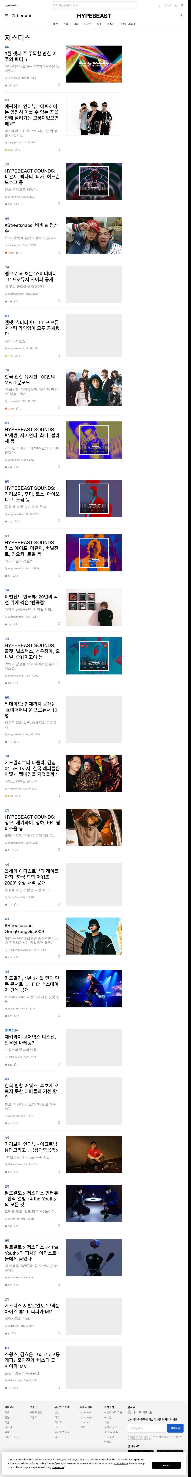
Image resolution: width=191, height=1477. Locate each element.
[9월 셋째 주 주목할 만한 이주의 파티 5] (94, 66)
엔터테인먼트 (11, 1030)
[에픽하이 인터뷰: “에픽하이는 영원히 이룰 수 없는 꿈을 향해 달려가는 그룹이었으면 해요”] (94, 124)
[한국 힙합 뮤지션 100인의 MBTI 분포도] (94, 389)
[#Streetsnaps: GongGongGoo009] (94, 938)
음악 (99, 23)
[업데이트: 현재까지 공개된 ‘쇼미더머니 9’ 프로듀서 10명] (94, 719)
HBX (82, 1427)
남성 (56, 1412)
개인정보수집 (165, 1436)
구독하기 (175, 1428)
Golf (56, 1427)
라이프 (58, 1422)
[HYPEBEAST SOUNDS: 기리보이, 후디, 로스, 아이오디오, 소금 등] (94, 501)
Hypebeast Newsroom (19, 949)
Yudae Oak (13, 1325)
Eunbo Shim (14, 196)
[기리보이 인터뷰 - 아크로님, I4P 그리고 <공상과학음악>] (94, 1154)
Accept (166, 1465)
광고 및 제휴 (111, 1432)
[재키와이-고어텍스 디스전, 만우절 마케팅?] (94, 1047)
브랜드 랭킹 (36, 1412)
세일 (56, 1437)
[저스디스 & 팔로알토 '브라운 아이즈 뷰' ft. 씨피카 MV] (94, 1316)
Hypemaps (85, 1417)
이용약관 (178, 1436)
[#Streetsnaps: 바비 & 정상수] (94, 235)
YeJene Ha (13, 1115)
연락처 (108, 1442)
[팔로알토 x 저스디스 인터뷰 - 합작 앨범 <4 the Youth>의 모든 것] (94, 1206)
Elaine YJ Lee (15, 1056)
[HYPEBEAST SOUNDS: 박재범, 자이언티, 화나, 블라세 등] (94, 444)
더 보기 (111, 23)
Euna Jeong (14, 77)
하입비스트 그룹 (113, 1412)
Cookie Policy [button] (121, 1463)
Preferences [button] (58, 1467)
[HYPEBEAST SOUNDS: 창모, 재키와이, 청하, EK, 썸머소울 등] (94, 830)
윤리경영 (109, 1437)
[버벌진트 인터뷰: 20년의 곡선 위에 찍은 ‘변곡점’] (94, 607)
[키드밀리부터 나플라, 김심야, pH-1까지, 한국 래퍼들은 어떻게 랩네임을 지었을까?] (94, 776)
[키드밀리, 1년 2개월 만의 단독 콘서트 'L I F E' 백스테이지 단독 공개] (94, 993)
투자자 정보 (110, 1427)
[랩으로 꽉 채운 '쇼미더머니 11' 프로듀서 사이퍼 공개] (94, 284)
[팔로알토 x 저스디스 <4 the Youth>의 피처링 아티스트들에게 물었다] (94, 1262)
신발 (65, 23)
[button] (41, 85)
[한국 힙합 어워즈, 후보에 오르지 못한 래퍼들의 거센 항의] (94, 1101)
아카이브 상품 (62, 1432)
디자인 (87, 23)
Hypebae (84, 1422)
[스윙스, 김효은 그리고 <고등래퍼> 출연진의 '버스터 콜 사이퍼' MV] (94, 1367)
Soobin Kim (14, 1008)
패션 (55, 23)
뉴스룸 (108, 1417)
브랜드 (33, 1417)
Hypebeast (85, 1412)
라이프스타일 (12, 1437)
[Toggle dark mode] (182, 16)
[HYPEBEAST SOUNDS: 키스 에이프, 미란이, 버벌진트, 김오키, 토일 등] (94, 555)
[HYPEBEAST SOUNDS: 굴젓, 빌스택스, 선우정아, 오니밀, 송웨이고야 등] (94, 660)
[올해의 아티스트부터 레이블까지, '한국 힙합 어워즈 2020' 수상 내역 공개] (94, 884)
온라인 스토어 (127, 23)
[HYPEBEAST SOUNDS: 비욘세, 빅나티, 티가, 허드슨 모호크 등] (94, 184)
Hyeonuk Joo (14, 401)
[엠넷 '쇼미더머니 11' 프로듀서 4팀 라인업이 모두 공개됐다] (94, 335)
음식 (7, 47)
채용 (106, 1422)
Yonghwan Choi (16, 293)
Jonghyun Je (14, 142)
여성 (56, 1417)
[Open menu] (6, 16)
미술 (76, 23)
